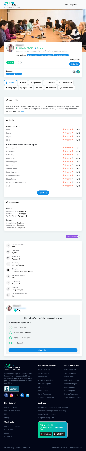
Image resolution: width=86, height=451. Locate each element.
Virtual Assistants (44, 370)
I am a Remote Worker (12, 411)
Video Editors (42, 377)
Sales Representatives (46, 397)
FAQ (5, 414)
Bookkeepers (43, 390)
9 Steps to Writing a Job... (47, 418)
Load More (43, 193)
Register (73, 4)
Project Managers (44, 384)
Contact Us (8, 437)
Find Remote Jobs (72, 365)
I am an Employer (10, 407)
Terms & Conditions (23, 448)
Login (66, 4)
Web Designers (43, 373)
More (22, 111)
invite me (74, 64)
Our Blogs (42, 403)
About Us (7, 433)
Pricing (6, 418)
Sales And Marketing (45, 380)
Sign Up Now (43, 350)
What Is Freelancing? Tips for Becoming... (53, 411)
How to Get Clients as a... (47, 414)
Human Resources (44, 394)
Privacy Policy (9, 448)
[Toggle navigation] (80, 4)
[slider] (68, 129)
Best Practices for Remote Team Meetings (53, 407)
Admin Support (43, 387)
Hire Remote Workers (47, 365)
